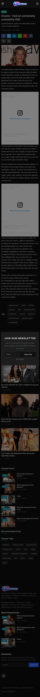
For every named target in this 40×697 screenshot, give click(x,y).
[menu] (2, 3)
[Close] (36, 334)
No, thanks (20, 359)
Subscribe (28, 354)
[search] (37, 3)
